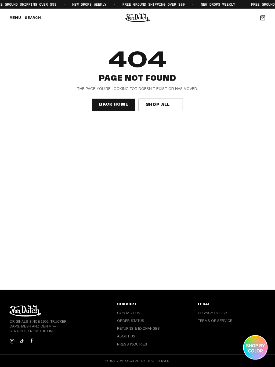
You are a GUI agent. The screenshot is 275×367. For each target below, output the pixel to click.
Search (33, 18)
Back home (113, 104)
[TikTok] (21, 341)
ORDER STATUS (130, 321)
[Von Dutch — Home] (137, 17)
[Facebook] (31, 341)
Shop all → (161, 104)
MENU (15, 18)
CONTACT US (128, 313)
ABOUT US (126, 336)
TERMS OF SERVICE (215, 321)
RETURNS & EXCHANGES (138, 328)
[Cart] (263, 18)
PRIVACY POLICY (212, 313)
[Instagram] (12, 341)
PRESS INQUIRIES (132, 344)
